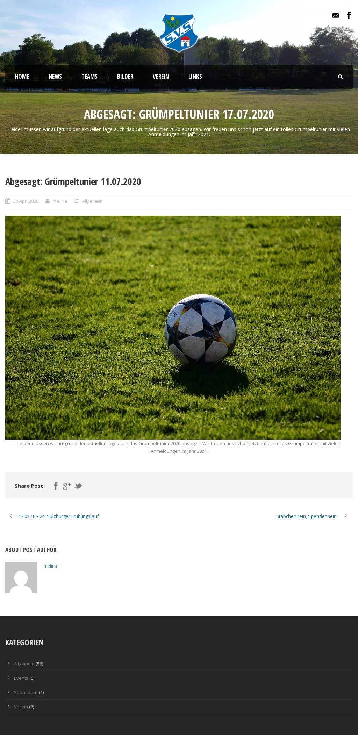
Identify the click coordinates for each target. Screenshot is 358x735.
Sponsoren (26, 692)
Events (21, 678)
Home (22, 76)
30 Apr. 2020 (25, 201)
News (55, 76)
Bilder (125, 76)
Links (195, 76)
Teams (89, 76)
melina (60, 201)
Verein (161, 76)
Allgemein (92, 201)
